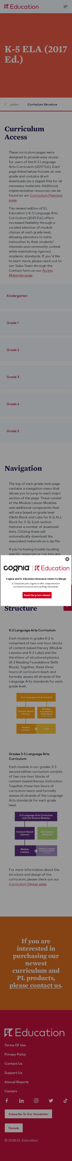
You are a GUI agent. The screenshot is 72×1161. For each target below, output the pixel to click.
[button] (36, 579)
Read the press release (37, 595)
